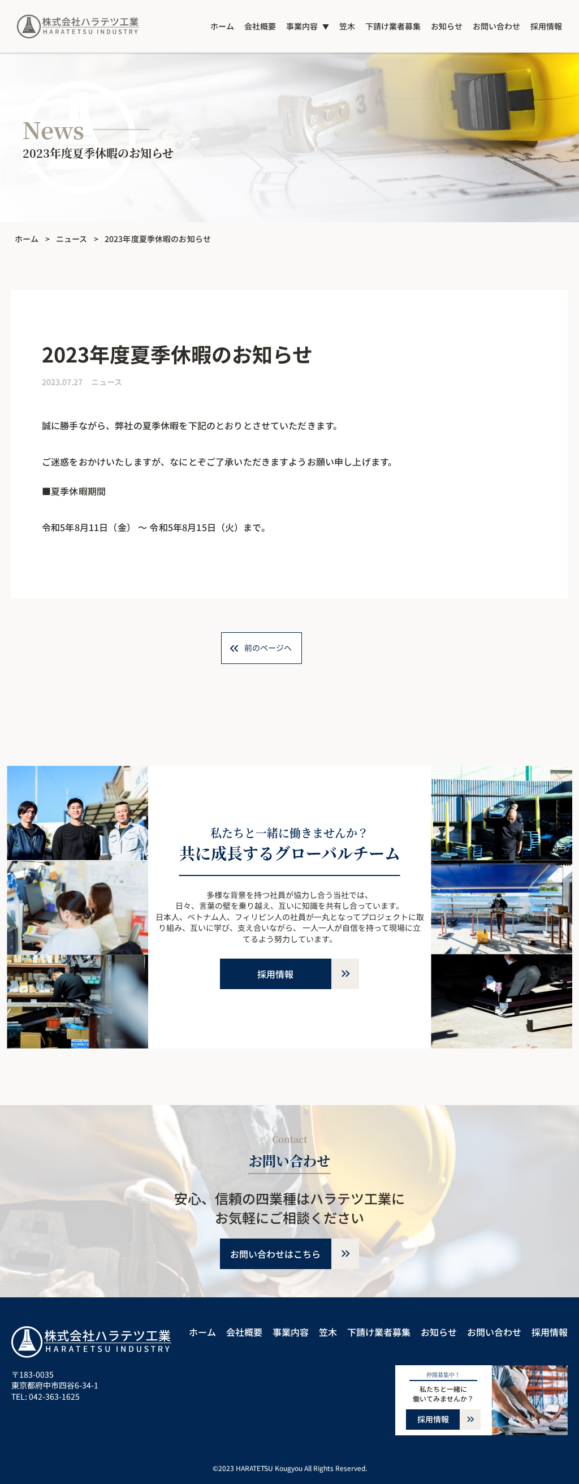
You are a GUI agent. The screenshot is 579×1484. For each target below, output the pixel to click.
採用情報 (546, 26)
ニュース (72, 238)
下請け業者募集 (393, 26)
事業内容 (302, 26)
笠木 (347, 26)
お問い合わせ (496, 26)
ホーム (222, 26)
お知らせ (447, 26)
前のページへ (268, 647)
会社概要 (260, 26)
